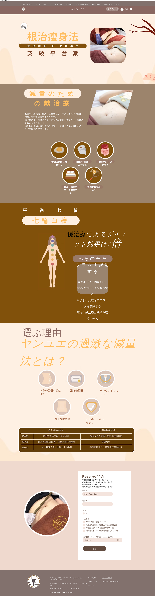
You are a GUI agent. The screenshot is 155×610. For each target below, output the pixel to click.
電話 (83, 500)
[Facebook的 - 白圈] (122, 9)
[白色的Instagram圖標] (126, 9)
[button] (69, 4)
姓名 (83, 490)
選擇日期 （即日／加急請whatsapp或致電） (98, 537)
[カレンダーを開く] (118, 540)
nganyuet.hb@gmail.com (110, 581)
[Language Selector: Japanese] (132, 9)
